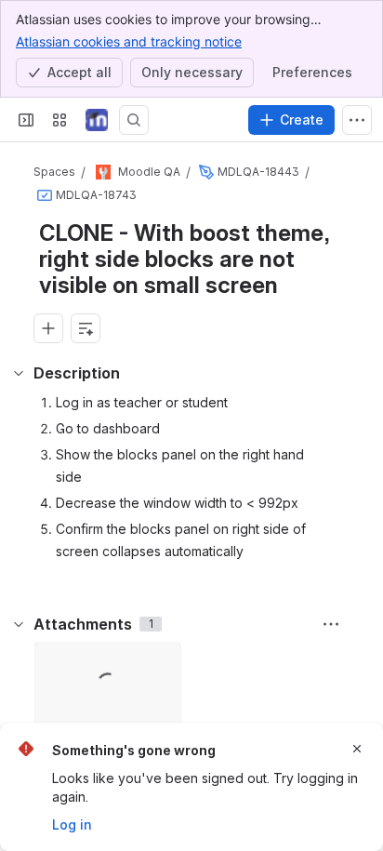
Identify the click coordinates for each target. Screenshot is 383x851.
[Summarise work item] (85, 328)
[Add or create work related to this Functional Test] (48, 328)
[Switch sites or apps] (59, 120)
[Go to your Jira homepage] (97, 120)
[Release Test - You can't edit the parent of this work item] (206, 172)
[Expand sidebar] (26, 120)
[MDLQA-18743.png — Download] (161, 662)
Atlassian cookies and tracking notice (129, 41)
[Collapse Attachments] (18, 624)
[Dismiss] (357, 749)
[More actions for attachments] (331, 624)
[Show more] (357, 120)
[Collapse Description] (18, 373)
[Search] (134, 120)
